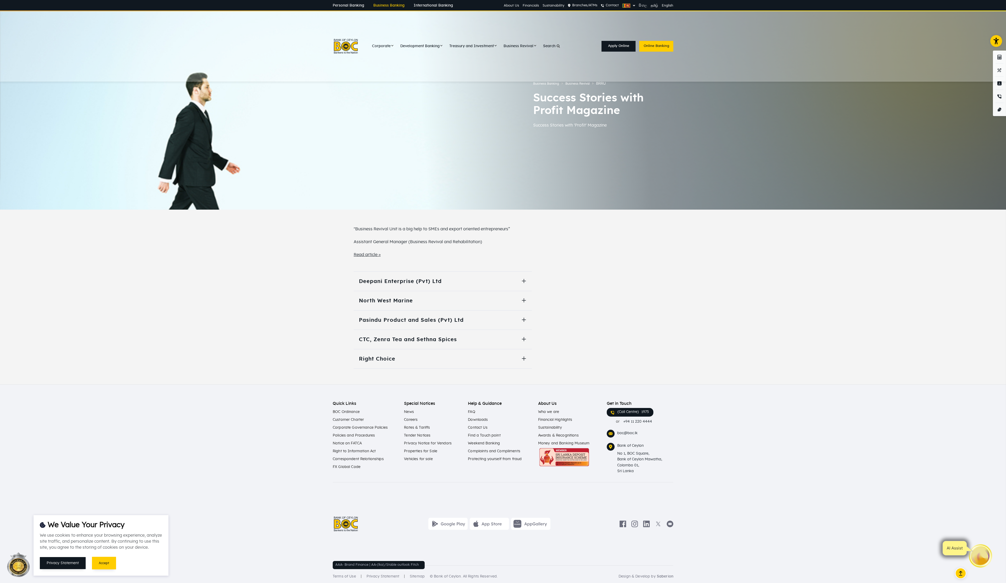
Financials (531, 5)
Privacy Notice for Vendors (428, 443)
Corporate (381, 46)
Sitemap (417, 576)
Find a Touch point (484, 435)
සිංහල (643, 5)
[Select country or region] (628, 6)
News (409, 412)
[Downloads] (999, 83)
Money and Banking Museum (563, 443)
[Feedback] (999, 109)
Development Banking (420, 46)
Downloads (478, 420)
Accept (104, 563)
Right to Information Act (354, 451)
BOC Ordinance (346, 412)
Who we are (548, 412)
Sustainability (553, 5)
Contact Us (477, 427)
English (667, 5)
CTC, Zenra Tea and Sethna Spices (408, 339)
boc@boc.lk (627, 433)
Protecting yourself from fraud (495, 459)
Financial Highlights (555, 420)
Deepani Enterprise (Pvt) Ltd (400, 281)
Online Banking (656, 46)
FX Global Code (346, 467)
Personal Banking (348, 5)
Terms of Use (344, 576)
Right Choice (377, 359)
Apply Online (618, 46)
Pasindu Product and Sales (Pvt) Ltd (411, 320)
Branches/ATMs (584, 5)
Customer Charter (348, 420)
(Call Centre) (633, 412)
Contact (612, 5)
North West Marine (386, 300)
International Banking (433, 5)
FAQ (471, 412)
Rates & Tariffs (417, 427)
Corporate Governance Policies (360, 427)
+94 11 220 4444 (637, 421)
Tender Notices (417, 435)
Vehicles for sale (418, 459)
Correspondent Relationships (358, 459)
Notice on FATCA (347, 443)
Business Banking (388, 5)
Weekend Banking (484, 443)
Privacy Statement (383, 576)
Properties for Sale (420, 451)
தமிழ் (654, 5)
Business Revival (518, 46)
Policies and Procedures (354, 435)
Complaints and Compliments (494, 451)
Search (549, 46)
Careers (411, 420)
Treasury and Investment (471, 46)
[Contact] (999, 96)
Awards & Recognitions (558, 435)
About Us (511, 5)
